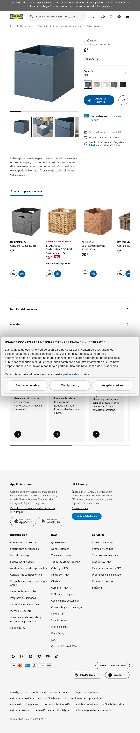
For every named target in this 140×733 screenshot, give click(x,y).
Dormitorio (43, 26)
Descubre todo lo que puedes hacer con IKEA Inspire (32, 510)
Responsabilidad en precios (24, 704)
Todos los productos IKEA (65, 561)
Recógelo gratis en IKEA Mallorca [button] (105, 137)
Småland (97, 587)
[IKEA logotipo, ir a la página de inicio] (16, 16)
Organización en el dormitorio (67, 26)
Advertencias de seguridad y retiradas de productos (25, 619)
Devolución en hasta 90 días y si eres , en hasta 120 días (107, 144)
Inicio (12, 26)
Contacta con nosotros (23, 542)
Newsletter (57, 613)
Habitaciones (26, 26)
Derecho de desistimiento (24, 591)
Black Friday (58, 633)
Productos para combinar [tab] (26, 191)
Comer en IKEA (59, 587)
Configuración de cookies (85, 692)
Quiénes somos (60, 542)
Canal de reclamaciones (86, 704)
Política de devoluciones (114, 704)
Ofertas (55, 581)
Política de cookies (59, 692)
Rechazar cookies (27, 385)
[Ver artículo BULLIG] (98, 221)
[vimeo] (39, 656)
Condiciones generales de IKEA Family (92, 710)
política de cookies (76, 374)
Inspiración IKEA (60, 574)
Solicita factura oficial (22, 561)
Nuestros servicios (102, 542)
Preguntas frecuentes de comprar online (29, 583)
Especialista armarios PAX (106, 568)
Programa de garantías (23, 597)
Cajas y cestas (94, 26)
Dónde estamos (60, 548)
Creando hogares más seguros (68, 607)
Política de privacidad (55, 698)
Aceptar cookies (112, 385)
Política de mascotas (20, 710)
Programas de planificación (107, 574)
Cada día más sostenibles (65, 600)
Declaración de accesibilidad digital (52, 710)
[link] (96, 84)
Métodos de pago (20, 555)
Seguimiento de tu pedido (24, 548)
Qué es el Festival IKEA (64, 646)
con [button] (106, 118)
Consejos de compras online (26, 574)
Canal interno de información (56, 704)
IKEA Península (59, 626)
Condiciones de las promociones (86, 698)
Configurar (68, 385)
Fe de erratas (17, 627)
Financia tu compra (103, 581)
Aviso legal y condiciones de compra (28, 692)
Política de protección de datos (25, 698)
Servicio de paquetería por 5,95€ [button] (105, 132)
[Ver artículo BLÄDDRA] (26, 221)
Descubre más (80, 508)
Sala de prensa (59, 620)
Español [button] (118, 675)
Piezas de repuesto (21, 610)
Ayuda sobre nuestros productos (28, 568)
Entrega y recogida (102, 548)
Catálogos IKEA (59, 568)
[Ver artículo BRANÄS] (62, 221)
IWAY (54, 639)
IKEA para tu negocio (63, 594)
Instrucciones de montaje (24, 604)
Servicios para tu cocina (105, 555)
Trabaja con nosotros (63, 555)
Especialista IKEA (101, 561)
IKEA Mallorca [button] (87, 675)
